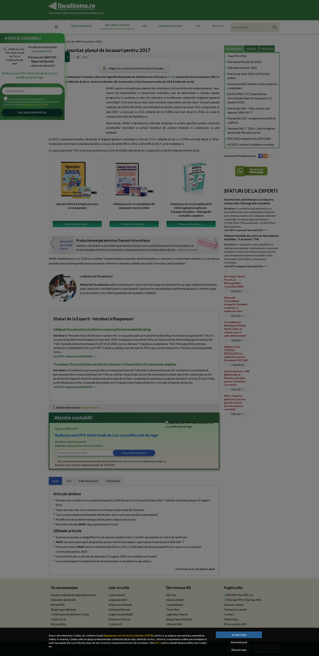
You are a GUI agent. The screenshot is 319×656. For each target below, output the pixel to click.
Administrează (239, 642)
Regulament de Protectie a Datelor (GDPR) (128, 635)
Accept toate (239, 634)
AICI (158, 642)
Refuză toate (238, 649)
